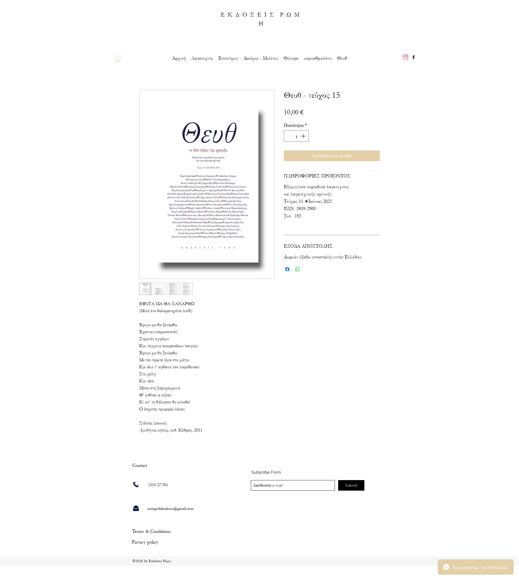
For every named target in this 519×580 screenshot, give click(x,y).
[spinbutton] (296, 135)
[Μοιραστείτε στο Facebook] (287, 269)
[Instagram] (405, 57)
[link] (118, 58)
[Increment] (304, 135)
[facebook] (413, 57)
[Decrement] (289, 135)
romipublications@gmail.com (170, 508)
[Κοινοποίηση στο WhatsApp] (297, 269)
